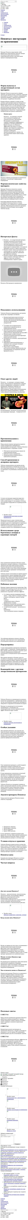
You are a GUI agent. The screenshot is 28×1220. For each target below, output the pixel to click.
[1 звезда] (3, 1074)
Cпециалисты (4, 12)
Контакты (3, 19)
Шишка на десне (11, 1130)
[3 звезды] (15, 1074)
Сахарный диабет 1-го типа (11, 1175)
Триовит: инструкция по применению (17, 1109)
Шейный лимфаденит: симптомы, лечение (15, 914)
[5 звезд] (3, 1075)
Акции (2, 18)
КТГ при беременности (7, 1155)
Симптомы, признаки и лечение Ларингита (12, 1152)
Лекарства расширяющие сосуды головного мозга (14, 1149)
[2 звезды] (9, 1074)
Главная (3, 10)
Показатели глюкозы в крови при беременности (13, 1161)
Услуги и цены (4, 14)
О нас (2, 11)
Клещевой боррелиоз (12, 1120)
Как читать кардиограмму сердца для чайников (13, 1158)
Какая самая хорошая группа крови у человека (13, 1169)
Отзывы (3, 17)
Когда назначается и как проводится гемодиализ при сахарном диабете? (13, 1179)
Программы (4, 15)
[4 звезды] (20, 1074)
